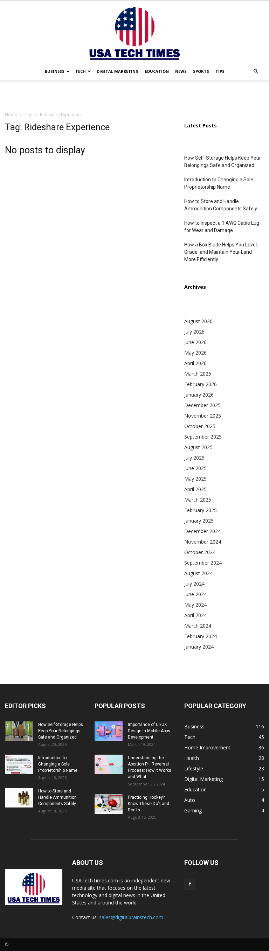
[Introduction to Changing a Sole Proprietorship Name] (19, 764)
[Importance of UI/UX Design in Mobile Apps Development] (109, 731)
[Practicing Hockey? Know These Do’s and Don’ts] (109, 804)
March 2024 (197, 625)
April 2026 (195, 363)
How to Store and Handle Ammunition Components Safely (220, 204)
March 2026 (197, 373)
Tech (80, 71)
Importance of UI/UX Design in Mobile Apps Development (149, 731)
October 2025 (199, 426)
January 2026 (199, 394)
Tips (220, 71)
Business (54, 71)
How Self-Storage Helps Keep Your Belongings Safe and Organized (222, 161)
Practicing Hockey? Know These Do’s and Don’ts (148, 803)
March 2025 (197, 499)
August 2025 (198, 447)
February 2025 (200, 510)
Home (11, 115)
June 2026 (195, 342)
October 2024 (199, 552)
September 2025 (203, 436)
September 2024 (203, 562)
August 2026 (198, 321)
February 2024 (200, 636)
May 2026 (195, 352)
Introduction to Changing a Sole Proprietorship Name (218, 183)
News (181, 71)
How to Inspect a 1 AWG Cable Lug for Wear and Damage (221, 226)
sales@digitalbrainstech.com (131, 917)
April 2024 (195, 615)
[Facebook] (189, 884)
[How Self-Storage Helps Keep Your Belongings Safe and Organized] (19, 731)
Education (157, 71)
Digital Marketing (118, 71)
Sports (201, 71)
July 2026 (194, 331)
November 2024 (202, 541)
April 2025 (195, 489)
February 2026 (200, 384)
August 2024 (198, 573)
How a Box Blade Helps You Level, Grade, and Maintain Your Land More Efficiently (221, 252)
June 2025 (195, 468)
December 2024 (202, 531)
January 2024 (199, 646)
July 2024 (194, 583)
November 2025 (202, 415)
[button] (255, 71)
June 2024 (195, 594)
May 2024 (195, 604)
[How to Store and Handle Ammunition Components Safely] (19, 797)
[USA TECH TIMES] (134, 32)
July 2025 (194, 457)
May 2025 (195, 478)
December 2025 (202, 405)
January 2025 (199, 520)
